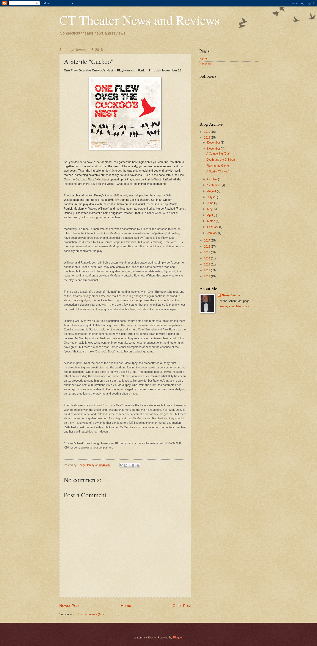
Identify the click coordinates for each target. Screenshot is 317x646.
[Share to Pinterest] (138, 465)
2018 (207, 137)
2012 (207, 270)
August (212, 191)
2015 (207, 252)
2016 (207, 246)
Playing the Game (217, 165)
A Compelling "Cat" (218, 153)
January (212, 233)
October (212, 179)
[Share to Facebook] (134, 465)
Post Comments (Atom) (91, 614)
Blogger (177, 637)
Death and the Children (220, 159)
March (211, 221)
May (210, 209)
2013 (207, 264)
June (210, 203)
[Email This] (121, 465)
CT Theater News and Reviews (139, 19)
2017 (207, 240)
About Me (205, 64)
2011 (207, 276)
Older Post (182, 605)
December (214, 142)
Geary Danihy (231, 295)
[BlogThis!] (126, 465)
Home (126, 605)
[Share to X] (130, 465)
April (210, 215)
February (213, 227)
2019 (207, 131)
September (214, 185)
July (210, 197)
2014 (207, 258)
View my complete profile (233, 306)
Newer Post (69, 605)
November (214, 148)
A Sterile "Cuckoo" (217, 171)
